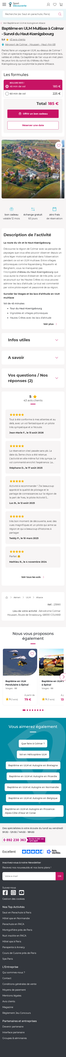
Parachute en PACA (13, 924)
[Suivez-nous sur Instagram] (13, 892)
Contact (6, 978)
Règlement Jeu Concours (16, 1013)
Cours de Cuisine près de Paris (19, 953)
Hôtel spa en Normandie (16, 918)
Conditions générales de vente (19, 984)
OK (59, 876)
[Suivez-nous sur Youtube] (21, 892)
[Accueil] (6, 597)
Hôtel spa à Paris (11, 941)
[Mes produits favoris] (54, 4)
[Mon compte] (48, 4)
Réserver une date (33, 125)
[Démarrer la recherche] (60, 14)
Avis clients (8, 1001)
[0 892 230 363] (33, 839)
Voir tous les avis (31, 577)
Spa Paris (7, 958)
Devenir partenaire (12, 1026)
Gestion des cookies (13, 898)
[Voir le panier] (61, 4)
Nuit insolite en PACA (14, 935)
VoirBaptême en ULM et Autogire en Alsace (24, 23)
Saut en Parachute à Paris (16, 912)
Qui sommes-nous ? (13, 972)
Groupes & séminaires (14, 1038)
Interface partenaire (13, 1032)
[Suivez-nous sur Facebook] (5, 892)
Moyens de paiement (14, 989)
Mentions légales (11, 995)
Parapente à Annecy (13, 947)
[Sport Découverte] (17, 4)
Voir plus (48, 324)
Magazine (7, 1007)
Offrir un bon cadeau (35, 113)
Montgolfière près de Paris (17, 929)
